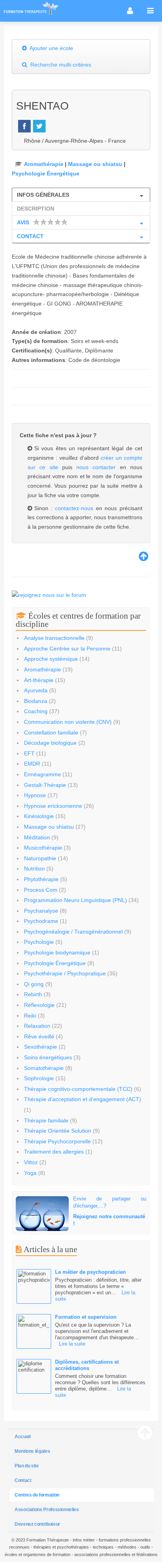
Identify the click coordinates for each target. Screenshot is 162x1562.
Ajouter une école (50, 48)
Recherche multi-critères (60, 65)
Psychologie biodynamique (57, 952)
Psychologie (39, 942)
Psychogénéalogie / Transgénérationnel (73, 931)
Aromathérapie (43, 164)
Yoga (30, 1173)
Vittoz (31, 1162)
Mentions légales (32, 1451)
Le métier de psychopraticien (90, 1272)
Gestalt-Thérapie (45, 785)
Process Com (40, 890)
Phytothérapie (41, 879)
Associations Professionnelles (47, 1509)
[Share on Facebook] (24, 126)
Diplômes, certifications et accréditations (87, 1365)
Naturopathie (40, 858)
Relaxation (37, 1026)
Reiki (31, 1015)
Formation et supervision (85, 1317)
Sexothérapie (40, 1047)
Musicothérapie (43, 847)
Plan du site (27, 1466)
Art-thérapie (38, 680)
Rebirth (33, 994)
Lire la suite (72, 1344)
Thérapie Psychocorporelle (57, 1141)
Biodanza (35, 701)
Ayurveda (36, 690)
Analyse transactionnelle (54, 638)
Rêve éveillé (39, 1036)
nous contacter (96, 467)
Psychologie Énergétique (45, 173)
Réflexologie (39, 1005)
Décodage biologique (50, 743)
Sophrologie (39, 1078)
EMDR (32, 763)
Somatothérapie (44, 1068)
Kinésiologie (39, 816)
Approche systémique (51, 659)
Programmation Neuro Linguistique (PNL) (75, 900)
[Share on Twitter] (39, 126)
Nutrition (35, 868)
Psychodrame (41, 921)
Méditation (37, 837)
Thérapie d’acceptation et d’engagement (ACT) (82, 1099)
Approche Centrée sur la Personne (67, 648)
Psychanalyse (41, 911)
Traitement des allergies (54, 1151)
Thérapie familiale (46, 1120)
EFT (29, 753)
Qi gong (34, 984)
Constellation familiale (51, 732)
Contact (23, 1480)
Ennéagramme (42, 774)
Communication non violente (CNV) (68, 722)
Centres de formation (37, 1495)
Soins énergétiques (48, 1057)
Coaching (36, 711)
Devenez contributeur (37, 1524)
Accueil (22, 1436)
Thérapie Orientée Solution (57, 1131)
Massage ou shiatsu (95, 164)
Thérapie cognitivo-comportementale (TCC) (78, 1089)
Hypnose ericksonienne (53, 806)
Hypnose (35, 795)
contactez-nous (75, 508)
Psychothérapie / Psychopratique (65, 973)
